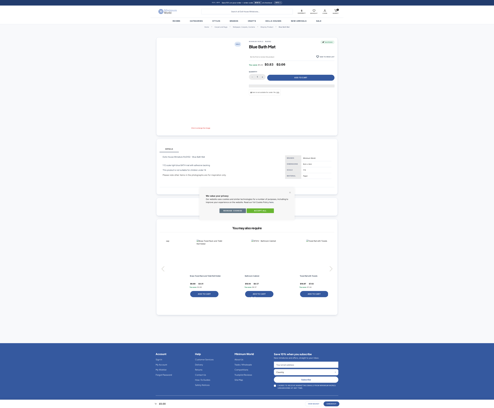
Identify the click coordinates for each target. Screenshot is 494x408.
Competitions (241, 369)
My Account (161, 364)
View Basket (313, 404)
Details (169, 149)
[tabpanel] (247, 169)
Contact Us (200, 374)
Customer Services (204, 359)
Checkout (331, 404)
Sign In (159, 359)
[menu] (247, 21)
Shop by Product (267, 27)
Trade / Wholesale (243, 364)
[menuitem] (176, 21)
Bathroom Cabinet (231, 276)
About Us (239, 359)
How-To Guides (202, 379)
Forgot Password (164, 374)
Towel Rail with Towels (287, 276)
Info (277, 2)
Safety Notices (202, 385)
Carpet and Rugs (221, 27)
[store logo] (175, 12)
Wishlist (313, 13)
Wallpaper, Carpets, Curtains (244, 27)
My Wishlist (161, 369)
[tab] (169, 149)
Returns (198, 369)
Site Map (239, 379)
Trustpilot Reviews (243, 374)
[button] (302, 12)
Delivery (199, 364)
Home (206, 27)
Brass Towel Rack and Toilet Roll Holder (184, 276)
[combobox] (247, 11)
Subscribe (306, 379)
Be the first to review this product (262, 57)
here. (271, 202)
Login (325, 13)
